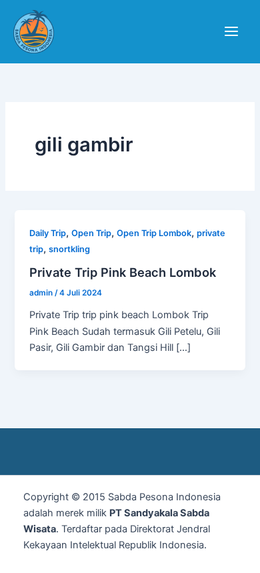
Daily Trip (47, 233)
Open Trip (91, 233)
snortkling (69, 249)
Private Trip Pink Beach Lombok (122, 272)
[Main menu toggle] (231, 31)
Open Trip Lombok (154, 233)
